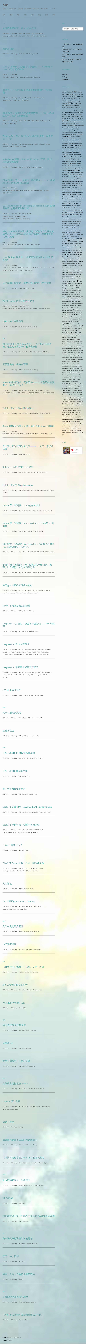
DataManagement (73, 154)
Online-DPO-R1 (77, 292)
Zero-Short (71, 419)
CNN (72, 116)
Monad (63, 276)
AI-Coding (30, 54)
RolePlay (34, 167)
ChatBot (25, 1106)
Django (74, 168)
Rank (73, 335)
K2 (67, 234)
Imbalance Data (78, 219)
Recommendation (66, 339)
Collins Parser (80, 125)
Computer (69, 130)
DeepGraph (68, 159)
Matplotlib (64, 267)
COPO (74, 116)
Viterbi (74, 410)
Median (77, 267)
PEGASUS (80, 296)
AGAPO (5, 268)
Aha (70, 98)
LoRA (29, 98)
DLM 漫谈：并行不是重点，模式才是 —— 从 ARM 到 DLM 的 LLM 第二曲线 (29, 181)
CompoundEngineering (67, 127)
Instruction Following (74, 228)
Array (78, 98)
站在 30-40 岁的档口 (13, 321)
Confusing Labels (66, 132)
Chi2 (70, 121)
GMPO (40, 510)
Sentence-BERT (74, 366)
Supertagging (77, 386)
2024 (4, 707)
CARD (8, 190)
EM (30, 390)
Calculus (67, 118)
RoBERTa (68, 348)
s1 (48, 654)
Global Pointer (71, 207)
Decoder (73, 156)
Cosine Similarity (77, 141)
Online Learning (32, 572)
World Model (50, 572)
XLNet (82, 417)
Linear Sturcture (79, 250)
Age (21, 326)
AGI (21, 33)
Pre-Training (68, 314)
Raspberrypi (64, 337)
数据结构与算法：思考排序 (16, 1180)
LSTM (67, 243)
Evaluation (65, 185)
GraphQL (80, 210)
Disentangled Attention (76, 165)
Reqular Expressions (74, 346)
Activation (80, 94)
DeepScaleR (40, 649)
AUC (73, 94)
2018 (4, 1175)
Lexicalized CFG (66, 248)
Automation (64, 103)
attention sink (45, 490)
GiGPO (64, 207)
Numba (67, 288)
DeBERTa (64, 156)
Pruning (69, 321)
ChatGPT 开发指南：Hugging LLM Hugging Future (27, 807)
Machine (25, 1320)
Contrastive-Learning (76, 138)
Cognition (64, 125)
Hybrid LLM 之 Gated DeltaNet (18, 408)
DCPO (34, 510)
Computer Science (25, 1185)
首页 (4, 15)
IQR (71, 219)
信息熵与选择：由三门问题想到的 (20, 1139)
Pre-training (18, 654)
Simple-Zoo (80, 370)
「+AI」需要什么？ (12, 845)
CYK (63, 118)
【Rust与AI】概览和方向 (15, 771)
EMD (65, 174)
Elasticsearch (71, 179)
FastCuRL (75, 187)
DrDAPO (78, 170)
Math (80, 265)
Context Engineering (74, 132)
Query (79, 323)
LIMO (24, 652)
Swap (81, 386)
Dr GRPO (73, 170)
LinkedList (70, 252)
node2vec (64, 430)
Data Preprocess (65, 152)
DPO (71, 147)
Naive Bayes (77, 283)
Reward (64, 348)
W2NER (79, 412)
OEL (11, 123)
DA (66, 145)
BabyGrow (67, 105)
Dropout (72, 172)
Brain (71, 112)
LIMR (29, 652)
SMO (63, 352)
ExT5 (73, 185)
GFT (79, 198)
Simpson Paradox (25, 1302)
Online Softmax (69, 292)
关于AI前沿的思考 (12, 712)
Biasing (73, 110)
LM (45, 812)
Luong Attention (74, 256)
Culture (22, 972)
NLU (39, 1106)
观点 (39, 15)
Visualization (70, 410)
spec (75, 432)
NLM (33, 1088)
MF (67, 259)
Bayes (74, 107)
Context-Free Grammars (71, 134)
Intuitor (13, 393)
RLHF (28, 832)
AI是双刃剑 (8, 48)
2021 (4, 961)
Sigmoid (64, 370)
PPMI (66, 299)
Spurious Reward (78, 377)
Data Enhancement (79, 149)
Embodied (80, 181)
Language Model (78, 243)
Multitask (76, 278)
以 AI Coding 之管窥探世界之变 (18, 301)
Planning (22, 77)
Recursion (73, 339)
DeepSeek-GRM (77, 161)
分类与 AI (7, 1043)
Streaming (27, 218)
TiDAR (9, 193)
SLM (82, 350)
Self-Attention (74, 359)
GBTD (73, 198)
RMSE (72, 332)
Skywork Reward (76, 372)
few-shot (78, 423)
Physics (75, 305)
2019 (4, 1078)
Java (73, 232)
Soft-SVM (70, 374)
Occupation (70, 290)
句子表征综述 (9, 944)
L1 (9, 652)
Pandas (69, 301)
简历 (18, 15)
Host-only (79, 214)
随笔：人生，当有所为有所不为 (19, 1274)
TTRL (68, 390)
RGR (42, 433)
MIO (69, 259)
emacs (75, 423)
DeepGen (64, 159)
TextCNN (80, 394)
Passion (37, 931)
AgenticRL (66, 98)
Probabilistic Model (71, 319)
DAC (69, 145)
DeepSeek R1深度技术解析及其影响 (20, 667)
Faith (32, 972)
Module (79, 274)
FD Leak (80, 185)
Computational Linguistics (30, 1163)
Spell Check (72, 377)
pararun (36, 308)
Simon (76, 370)
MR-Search (44, 121)
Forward (73, 194)
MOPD (52, 268)
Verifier (71, 408)
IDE (68, 219)
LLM (28, 36)
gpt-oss (13, 593)
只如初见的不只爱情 (13, 926)
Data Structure (36, 1185)
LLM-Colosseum (74, 241)
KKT (37, 268)
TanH (81, 390)
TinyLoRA (26, 100)
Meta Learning (70, 270)
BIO (73, 103)
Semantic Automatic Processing (69, 361)
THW (72, 388)
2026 (4, 23)
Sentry (78, 368)
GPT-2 (37, 830)
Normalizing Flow (77, 285)
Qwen (21, 270)
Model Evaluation (74, 274)
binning (68, 423)
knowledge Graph (13, 1109)
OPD (80, 288)
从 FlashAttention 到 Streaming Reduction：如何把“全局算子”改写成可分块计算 (29, 207)
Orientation (64, 296)
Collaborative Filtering (72, 125)
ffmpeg (81, 423)
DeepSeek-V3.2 (65, 163)
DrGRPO (30, 552)
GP (66, 201)
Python (65, 323)
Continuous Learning (66, 138)
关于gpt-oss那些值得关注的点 (17, 585)
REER (38, 433)
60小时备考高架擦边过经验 (16, 605)
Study (36, 369)
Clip (24, 510)
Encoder (76, 183)
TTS (35, 654)
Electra (75, 179)
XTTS (63, 419)
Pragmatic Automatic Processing (73, 312)
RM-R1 (69, 332)
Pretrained (68, 316)
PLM (63, 299)
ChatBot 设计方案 (11, 1101)
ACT (21, 121)
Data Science (73, 152)
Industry (29, 1243)
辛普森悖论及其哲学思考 (15, 1297)
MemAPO (42, 144)
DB (75, 145)
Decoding (25, 758)
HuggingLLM (34, 812)
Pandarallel (64, 301)
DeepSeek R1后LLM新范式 (16, 644)
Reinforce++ (44, 472)
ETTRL (40, 390)
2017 (4, 1233)
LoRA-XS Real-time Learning (71, 254)
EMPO (35, 390)
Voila (73, 412)
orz (45, 654)
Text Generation (65, 394)
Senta (68, 363)
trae (49, 308)
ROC (63, 335)
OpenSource (39, 695)
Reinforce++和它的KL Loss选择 (18, 467)
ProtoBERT (64, 321)
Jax (74, 232)
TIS (75, 388)
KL (29, 472)
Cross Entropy (65, 143)
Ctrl (81, 143)
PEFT (33, 36)
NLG (30, 1106)
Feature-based (70, 190)
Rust (41, 758)
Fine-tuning (73, 192)
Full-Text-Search (78, 194)
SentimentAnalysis (72, 368)
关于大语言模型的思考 (14, 789)
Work (73, 417)
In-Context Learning (76, 221)
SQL (66, 352)
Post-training (9, 654)
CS (82, 116)
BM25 (80, 103)
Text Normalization (73, 394)
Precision (81, 314)
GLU (24, 490)
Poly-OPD (69, 307)
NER (68, 281)
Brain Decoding (76, 112)
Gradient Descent (70, 210)
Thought (73, 397)
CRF (78, 116)
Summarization (70, 386)
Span (80, 374)
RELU (79, 328)
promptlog (43, 308)
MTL (66, 261)
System (26, 1221)
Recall (74, 337)
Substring (64, 386)
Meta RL (11, 146)
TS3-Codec (64, 390)
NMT (63, 283)
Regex (68, 341)
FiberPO (69, 192)
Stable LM (75, 379)
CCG (77, 114)
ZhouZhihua (65, 421)
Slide (81, 372)
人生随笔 (7, 883)
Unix (71, 403)
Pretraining (73, 316)
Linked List (64, 252)
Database (79, 154)
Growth (31, 326)
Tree (63, 401)
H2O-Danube (77, 212)
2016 (4, 1291)
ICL (19, 36)
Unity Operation (65, 403)
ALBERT (68, 94)
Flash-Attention (79, 192)
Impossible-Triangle (66, 221)
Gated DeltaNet (34, 413)
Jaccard (70, 232)
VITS (72, 406)
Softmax (74, 374)
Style (45, 1163)
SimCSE (68, 370)
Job (76, 232)
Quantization (75, 323)
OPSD (63, 290)
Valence (81, 406)
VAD (67, 406)
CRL (28, 121)
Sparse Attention (38, 590)
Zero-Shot (35, 871)
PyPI (78, 321)
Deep (81, 156)
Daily (73, 147)
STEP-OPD (80, 352)
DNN (66, 147)
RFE (69, 330)
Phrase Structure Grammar (77, 303)
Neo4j (42, 1088)
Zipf (69, 421)
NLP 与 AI (8, 1198)
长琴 (5, 4)
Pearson (64, 303)
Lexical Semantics (71, 245)
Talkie (41, 167)
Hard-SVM (67, 214)
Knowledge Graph (25, 1088)
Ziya (71, 421)
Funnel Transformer (78, 196)
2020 (4, 1020)
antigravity (22, 308)
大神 (32, 15)
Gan (67, 205)
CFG (63, 116)
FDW (63, 187)
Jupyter (78, 232)
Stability (70, 379)
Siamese (81, 368)
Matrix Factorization (71, 267)
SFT (75, 350)
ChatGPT (25, 794)
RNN (80, 332)
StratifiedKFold (65, 383)
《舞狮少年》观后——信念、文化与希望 (23, 967)
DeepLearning (74, 159)
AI (24, 33)
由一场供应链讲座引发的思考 (18, 1238)
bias (8, 593)
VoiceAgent (68, 412)
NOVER (23, 433)
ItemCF (64, 232)
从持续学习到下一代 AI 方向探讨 (19, 28)
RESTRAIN (38, 393)
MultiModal (70, 278)
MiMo (5, 270)
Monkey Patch (69, 276)
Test (73, 392)
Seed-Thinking (73, 357)
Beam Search (78, 107)
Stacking (64, 381)
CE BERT (80, 114)
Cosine (72, 141)
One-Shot (22, 871)
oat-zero (40, 654)
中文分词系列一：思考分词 (16, 1061)
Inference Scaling (70, 223)
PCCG (70, 296)
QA (69, 323)
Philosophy (68, 303)
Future (29, 288)
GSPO (32, 268)
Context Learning (28, 144)
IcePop (73, 219)
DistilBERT (64, 168)
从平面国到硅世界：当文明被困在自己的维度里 (27, 283)
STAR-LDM (74, 352)
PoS (63, 307)
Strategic (76, 381)
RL (38, 36)
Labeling (71, 243)
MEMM (64, 259)
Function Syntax (65, 196)
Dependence (64, 165)
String (75, 383)
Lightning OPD (65, 250)
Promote (77, 319)
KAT (70, 234)
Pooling (74, 307)
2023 (4, 748)
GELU (76, 198)
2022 (4, 921)
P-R (68, 296)
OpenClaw (68, 294)
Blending (68, 112)
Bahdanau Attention (66, 107)
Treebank (66, 401)
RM (51, 433)
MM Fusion (73, 259)
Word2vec (70, 417)
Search (67, 357)
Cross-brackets (72, 143)
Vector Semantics (66, 408)
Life (36, 326)
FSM (69, 187)
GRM (63, 203)
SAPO (30, 270)
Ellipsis (64, 181)
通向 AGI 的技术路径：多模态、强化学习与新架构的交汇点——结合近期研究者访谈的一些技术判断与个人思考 (28, 234)
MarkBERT (64, 265)
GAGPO (70, 198)
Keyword (75, 236)
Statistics (33, 1302)
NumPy (64, 288)
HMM (81, 212)
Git (66, 207)
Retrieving (81, 346)
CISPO (14, 268)
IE (69, 219)
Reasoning (43, 36)
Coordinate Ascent (66, 141)
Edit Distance (76, 176)
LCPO (13, 652)
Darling (25, 390)
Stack (79, 379)
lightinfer (29, 308)
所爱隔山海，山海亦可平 (15, 364)
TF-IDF (69, 388)
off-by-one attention (33, 593)
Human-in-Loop (72, 216)
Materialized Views (75, 265)
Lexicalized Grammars (74, 248)
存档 (53, 15)
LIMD (19, 652)
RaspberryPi (78, 335)
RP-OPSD (67, 335)
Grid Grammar (65, 212)
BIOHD (76, 103)
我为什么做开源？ (12, 690)
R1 (44, 351)
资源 (46, 15)
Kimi (41, 268)
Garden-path (70, 205)
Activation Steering (66, 96)
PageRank (75, 299)
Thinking (14, 33)
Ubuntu (78, 401)
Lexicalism (77, 245)
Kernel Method (69, 236)
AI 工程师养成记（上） (14, 1002)
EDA (82, 172)
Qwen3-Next (48, 413)
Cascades (74, 118)
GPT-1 (31, 830)
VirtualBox (64, 410)
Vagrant (78, 406)
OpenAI (30, 590)
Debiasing (69, 156)
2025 (4, 338)
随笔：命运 (8, 1122)
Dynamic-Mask (78, 172)
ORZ (66, 290)
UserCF (64, 406)
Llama (36, 758)
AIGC (63, 94)
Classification (27, 1048)
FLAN (66, 187)
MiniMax (11, 270)
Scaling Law (78, 355)
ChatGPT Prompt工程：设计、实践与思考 (23, 863)
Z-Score (67, 419)
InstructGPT (8, 832)
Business (25, 850)
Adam (24, 213)
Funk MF (72, 196)
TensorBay (64, 392)
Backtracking (72, 105)
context (71, 423)
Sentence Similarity (66, 366)
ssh (77, 432)
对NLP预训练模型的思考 (15, 984)
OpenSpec (78, 294)
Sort (43, 1185)
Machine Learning (77, 261)
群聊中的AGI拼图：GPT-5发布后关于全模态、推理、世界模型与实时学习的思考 (27, 566)
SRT (48, 393)
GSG (74, 203)
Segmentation (31, 1066)
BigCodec (77, 110)
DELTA (25, 351)
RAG (70, 328)
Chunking (73, 121)
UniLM (81, 401)
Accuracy (76, 94)
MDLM (37, 190)
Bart (72, 107)
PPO (37, 472)
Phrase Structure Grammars (68, 305)
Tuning (70, 401)
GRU (71, 203)
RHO (74, 330)
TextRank (64, 397)
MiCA (11, 100)
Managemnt (78, 263)
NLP (17, 77)
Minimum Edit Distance (78, 272)
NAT (65, 281)
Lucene (68, 256)
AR (70, 94)
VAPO (69, 406)
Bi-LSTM (69, 110)
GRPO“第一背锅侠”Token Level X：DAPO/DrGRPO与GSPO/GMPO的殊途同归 (28, 545)
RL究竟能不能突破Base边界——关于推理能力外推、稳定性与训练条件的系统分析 (27, 345)
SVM (70, 355)
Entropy (22, 1145)
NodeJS (71, 285)
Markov (69, 265)
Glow (75, 207)
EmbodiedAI (13, 36)
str (78, 432)
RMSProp (12, 218)
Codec (77, 123)
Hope (36, 972)
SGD (78, 350)
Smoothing (65, 374)
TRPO (77, 388)
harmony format (21, 593)
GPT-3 (75, 201)
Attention (18, 244)
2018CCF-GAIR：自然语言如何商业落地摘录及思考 (29, 1216)
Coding (64, 74)
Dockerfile (69, 170)
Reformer (64, 341)
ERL (33, 121)
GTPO (30, 531)
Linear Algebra (72, 250)
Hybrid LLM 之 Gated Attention (18, 485)
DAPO (29, 510)
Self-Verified (80, 359)
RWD (71, 335)
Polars (65, 307)
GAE (67, 198)
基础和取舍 (8, 730)
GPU (81, 201)
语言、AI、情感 (11, 1256)
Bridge (81, 112)
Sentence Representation (34, 949)
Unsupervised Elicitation (77, 403)
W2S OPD (64, 414)
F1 (77, 185)
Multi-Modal (40, 718)
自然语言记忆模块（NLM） (17, 1083)
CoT (33, 33)
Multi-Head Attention (76, 276)
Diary (25, 326)
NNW (66, 283)
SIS (80, 350)
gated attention (65, 425)
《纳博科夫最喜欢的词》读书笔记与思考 (23, 1157)
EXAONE (21, 268)
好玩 (25, 15)
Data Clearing (71, 149)
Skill (24, 1008)
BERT (70, 103)
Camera (70, 118)
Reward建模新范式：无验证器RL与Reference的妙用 (28, 426)
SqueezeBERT (65, 379)
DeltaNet (25, 413)
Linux (74, 252)
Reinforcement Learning (67, 343)
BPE (63, 105)
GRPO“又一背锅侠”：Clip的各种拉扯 (21, 505)
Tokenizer (64, 399)
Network (64, 285)
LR (65, 243)
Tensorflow (69, 392)
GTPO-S (35, 531)
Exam (26, 611)
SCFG (72, 350)
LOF (63, 243)
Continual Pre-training (29, 649)
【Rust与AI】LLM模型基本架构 (19, 753)
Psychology (74, 321)
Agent (28, 33)
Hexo (10, 1340)
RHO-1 (76, 330)
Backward (77, 105)
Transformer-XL (78, 399)
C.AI (24, 167)
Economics (71, 176)
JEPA (23, 36)
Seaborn (64, 357)
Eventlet (69, 185)
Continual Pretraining (75, 136)
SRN (69, 352)
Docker (78, 168)
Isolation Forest (78, 230)
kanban (63, 428)
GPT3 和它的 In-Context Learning (19, 901)
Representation (37, 990)
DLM (7, 77)
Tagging (75, 390)
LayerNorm (17, 216)
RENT (32, 393)
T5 (67, 388)
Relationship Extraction (78, 343)
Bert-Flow (64, 110)
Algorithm (73, 98)
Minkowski (64, 274)
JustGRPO (20, 190)
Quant (71, 323)
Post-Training (69, 310)
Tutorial (74, 401)
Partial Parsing (74, 301)
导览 (11, 15)
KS (76, 234)
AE (65, 92)
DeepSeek (31, 631)
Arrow (80, 98)
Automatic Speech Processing (73, 101)
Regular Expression (74, 341)
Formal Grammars (66, 194)
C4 (71, 114)
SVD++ (66, 355)
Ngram (68, 285)
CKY (69, 116)
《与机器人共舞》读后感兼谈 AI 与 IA (22, 1314)
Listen (77, 252)
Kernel (78, 234)
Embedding (69, 181)
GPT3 (31, 906)
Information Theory (31, 1145)
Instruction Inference (66, 230)
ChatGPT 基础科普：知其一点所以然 (21, 824)
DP (68, 147)
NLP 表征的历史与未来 (14, 1025)
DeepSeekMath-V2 (73, 163)
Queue (63, 326)
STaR (63, 355)
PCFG (74, 296)
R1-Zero (29, 654)
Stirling (72, 381)
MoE (69, 274)
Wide (66, 417)
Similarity (73, 370)
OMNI (77, 288)
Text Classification (78, 392)
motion (79, 428)
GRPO (27, 268)
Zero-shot (81, 419)
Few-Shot (32, 868)
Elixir (78, 179)
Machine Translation (66, 263)
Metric (80, 270)
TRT (25, 146)
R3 (68, 328)
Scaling (38, 244)
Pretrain (29, 990)
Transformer (35, 832)
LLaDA (31, 190)
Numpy (71, 288)
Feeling (64, 77)
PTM (71, 299)
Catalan (78, 118)
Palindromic (79, 299)
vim (82, 432)
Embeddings (75, 181)
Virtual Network (76, 408)
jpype (80, 425)
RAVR (32, 433)
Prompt (29, 871)
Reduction (19, 218)
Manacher (73, 263)
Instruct (11, 871)
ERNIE (74, 174)
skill (73, 432)
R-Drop (79, 326)
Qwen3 (69, 326)
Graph (76, 210)
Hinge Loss (72, 214)
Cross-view (77, 143)
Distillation (70, 168)
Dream (26, 695)
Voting (75, 412)
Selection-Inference (66, 359)
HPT (63, 214)
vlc (63, 434)
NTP (29, 244)
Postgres (64, 312)
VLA (75, 406)
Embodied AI (26, 718)
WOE (68, 414)
